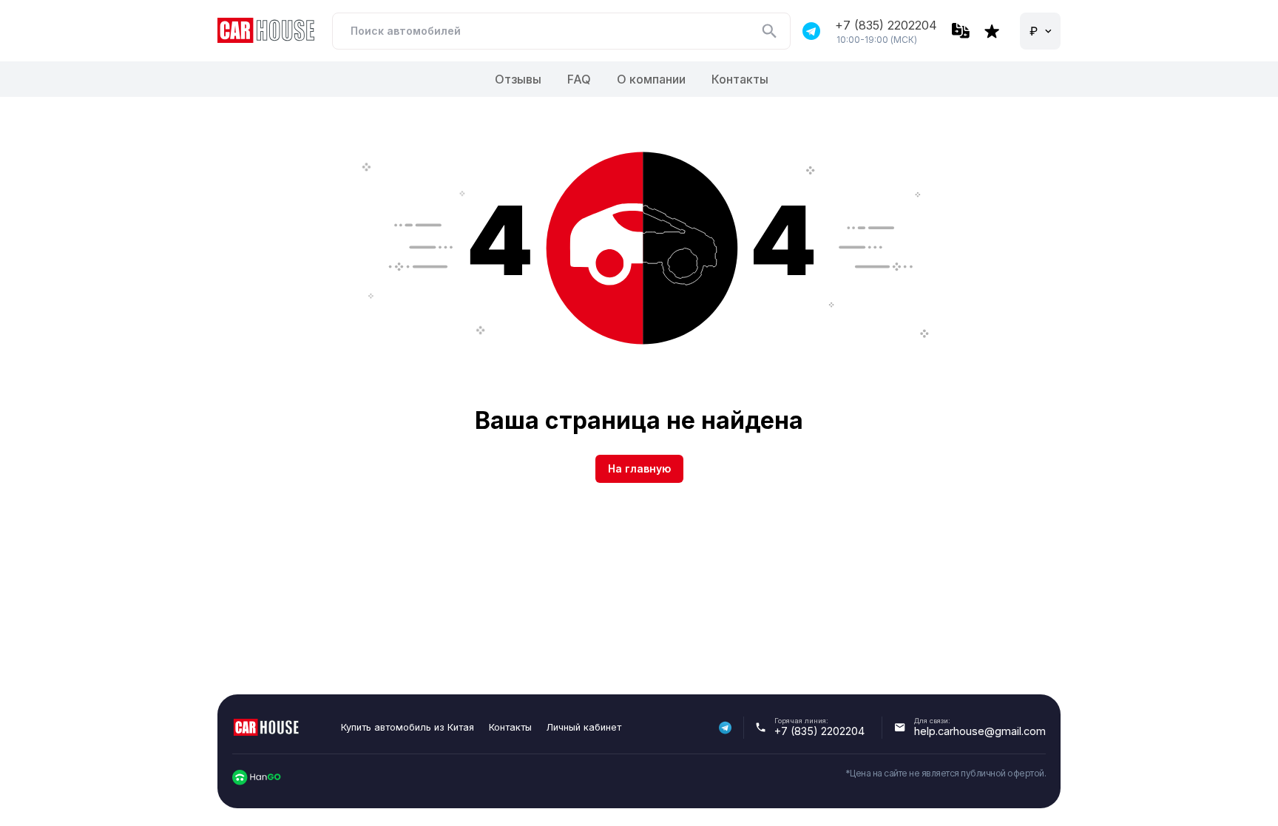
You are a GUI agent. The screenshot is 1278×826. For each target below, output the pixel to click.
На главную (639, 468)
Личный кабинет (584, 727)
